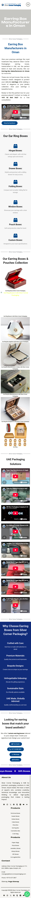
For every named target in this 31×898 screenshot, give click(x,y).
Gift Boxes (12, 771)
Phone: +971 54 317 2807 (9, 878)
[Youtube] (23, 804)
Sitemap (5, 882)
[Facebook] (4, 804)
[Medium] (20, 804)
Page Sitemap (13, 882)
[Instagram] (7, 804)
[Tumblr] (17, 804)
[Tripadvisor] (27, 804)
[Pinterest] (14, 804)
